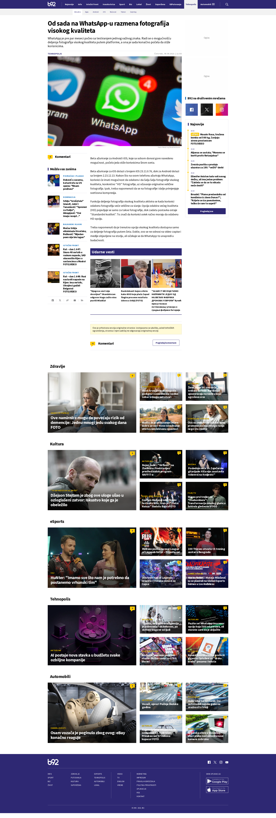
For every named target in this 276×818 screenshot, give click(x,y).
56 (57, 198)
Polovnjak (194, 697)
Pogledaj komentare (166, 342)
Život (50, 785)
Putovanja (76, 777)
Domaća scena (195, 573)
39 (57, 225)
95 (57, 176)
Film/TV (192, 493)
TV (118, 777)
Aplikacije (141, 789)
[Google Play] (217, 781)
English (120, 781)
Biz (49, 781)
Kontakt (141, 796)
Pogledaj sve (206, 211)
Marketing (142, 774)
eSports (98, 774)
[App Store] (217, 790)
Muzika (192, 464)
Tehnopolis (55, 53)
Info (50, 774)
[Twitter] (207, 110)
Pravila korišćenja (146, 781)
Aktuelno (193, 383)
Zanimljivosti (58, 728)
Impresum (141, 777)
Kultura (74, 781)
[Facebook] (192, 110)
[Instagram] (222, 110)
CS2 (52, 573)
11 (57, 273)
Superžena (76, 785)
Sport (51, 777)
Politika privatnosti (146, 785)
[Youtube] (226, 762)
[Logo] (52, 4)
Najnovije (69, 4)
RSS (138, 792)
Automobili (99, 781)
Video (120, 774)
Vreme (120, 785)
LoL (144, 545)
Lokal (97, 785)
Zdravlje (75, 774)
